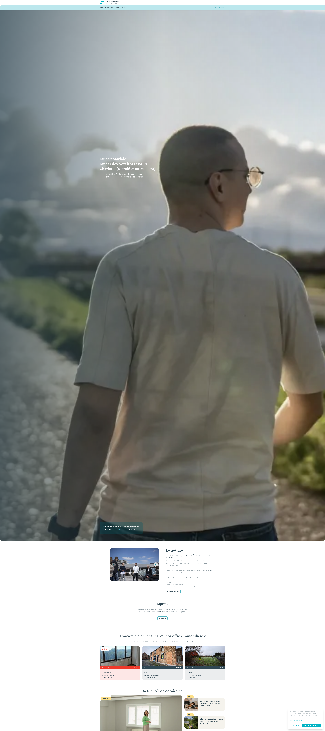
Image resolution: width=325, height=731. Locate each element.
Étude (101, 7)
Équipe (107, 7)
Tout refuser (296, 725)
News (117, 7)
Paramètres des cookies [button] (297, 720)
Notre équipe (162, 618)
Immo (112, 7)
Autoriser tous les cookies (311, 725)
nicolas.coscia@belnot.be (128, 530)
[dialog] (305, 718)
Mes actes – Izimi (219, 7)
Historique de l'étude (173, 591)
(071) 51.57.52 (109, 530)
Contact (123, 7)
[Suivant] (156, 565)
